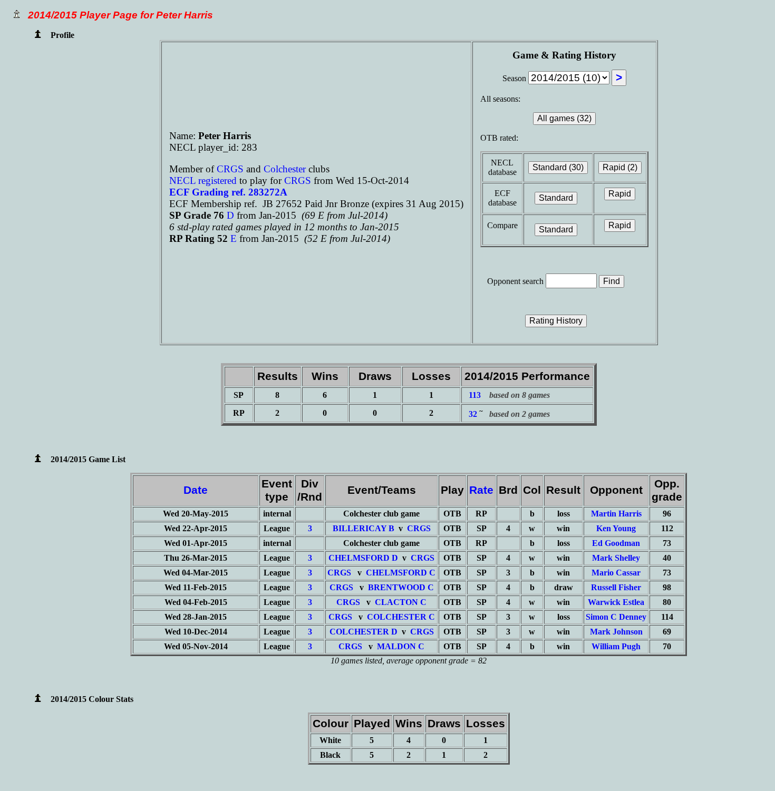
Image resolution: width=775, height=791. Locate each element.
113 (475, 394)
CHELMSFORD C (400, 572)
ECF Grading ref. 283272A (228, 192)
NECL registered (203, 180)
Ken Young (616, 528)
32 (473, 413)
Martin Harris (616, 513)
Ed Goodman (616, 543)
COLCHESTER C (401, 616)
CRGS (231, 168)
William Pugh (616, 646)
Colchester (285, 168)
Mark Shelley (616, 557)
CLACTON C (401, 602)
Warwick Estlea (616, 602)
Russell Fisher (616, 587)
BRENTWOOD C (401, 587)
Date (195, 490)
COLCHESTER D (364, 631)
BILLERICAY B (363, 528)
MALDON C (400, 646)
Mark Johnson (616, 631)
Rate (481, 490)
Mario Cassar (616, 572)
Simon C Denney (616, 616)
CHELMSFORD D (363, 557)
